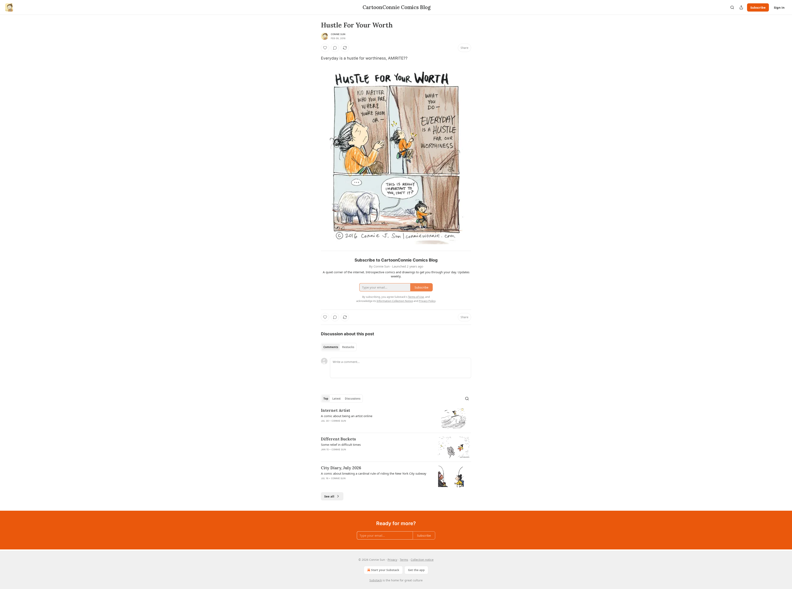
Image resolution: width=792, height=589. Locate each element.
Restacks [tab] (348, 347)
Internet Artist (335, 410)
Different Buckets (338, 438)
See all (329, 496)
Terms (404, 560)
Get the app (416, 570)
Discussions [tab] (352, 398)
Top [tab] (325, 398)
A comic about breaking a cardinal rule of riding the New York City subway (373, 473)
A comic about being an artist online (346, 416)
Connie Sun (338, 34)
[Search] (732, 7)
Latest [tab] (336, 398)
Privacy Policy (427, 301)
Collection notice (422, 560)
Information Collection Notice (395, 301)
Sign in (779, 7)
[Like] (325, 48)
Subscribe (758, 7)
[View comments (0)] (335, 48)
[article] (396, 418)
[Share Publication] (741, 7)
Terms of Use (416, 297)
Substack (375, 580)
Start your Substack (385, 570)
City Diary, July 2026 (341, 467)
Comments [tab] (330, 347)
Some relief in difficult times (341, 444)
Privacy (392, 560)
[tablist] (339, 347)
